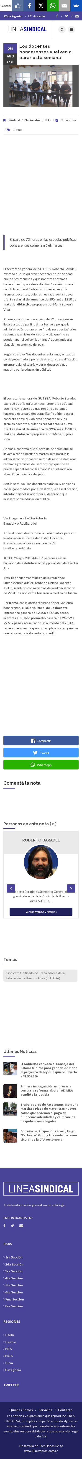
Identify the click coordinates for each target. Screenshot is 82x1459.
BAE (48, 120)
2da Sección (14, 1264)
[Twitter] (68, 16)
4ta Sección (14, 1278)
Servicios (45, 1410)
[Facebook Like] (17, 5)
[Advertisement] (41, 187)
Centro (10, 1342)
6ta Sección (14, 1292)
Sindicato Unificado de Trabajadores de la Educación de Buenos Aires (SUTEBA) (35, 975)
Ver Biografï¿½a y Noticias (41, 911)
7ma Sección (14, 1299)
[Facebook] (59, 16)
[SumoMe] (76, 5)
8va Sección (14, 1306)
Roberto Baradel (41, 840)
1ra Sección (14, 1257)
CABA (9, 1335)
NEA (8, 1349)
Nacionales (33, 120)
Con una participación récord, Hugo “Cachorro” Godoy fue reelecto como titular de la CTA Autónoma (48, 1135)
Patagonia (13, 1370)
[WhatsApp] (53, 5)
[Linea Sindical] (27, 29)
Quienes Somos (21, 1410)
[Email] (64, 5)
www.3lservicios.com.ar (41, 1451)
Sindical (14, 120)
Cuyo (9, 1363)
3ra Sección (14, 1271)
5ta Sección (14, 1285)
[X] (41, 5)
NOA (9, 1356)
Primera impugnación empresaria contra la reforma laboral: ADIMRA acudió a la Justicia (46, 1090)
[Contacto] (77, 16)
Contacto (65, 1410)
